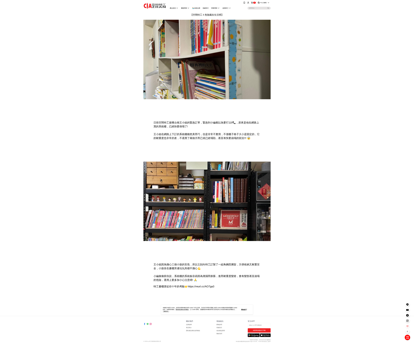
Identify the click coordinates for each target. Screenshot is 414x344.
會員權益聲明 (220, 330)
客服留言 (219, 327)
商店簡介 (189, 327)
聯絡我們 (219, 333)
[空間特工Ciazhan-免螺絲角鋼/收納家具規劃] (154, 5)
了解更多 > (166, 311)
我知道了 (244, 309)
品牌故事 (189, 324)
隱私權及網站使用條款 (193, 330)
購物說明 (219, 324)
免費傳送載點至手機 (259, 330)
